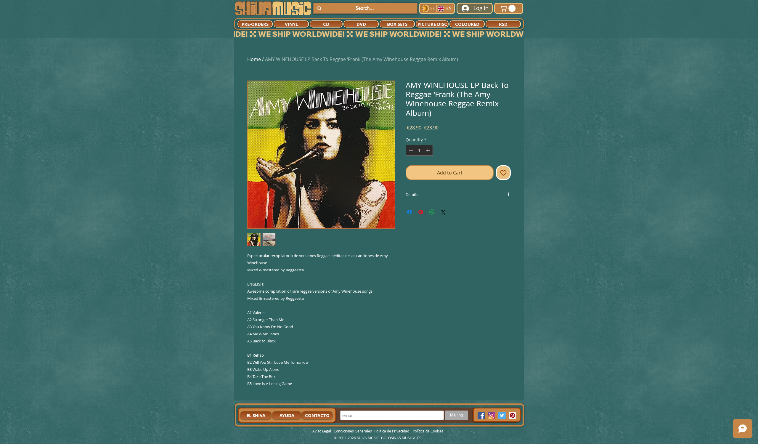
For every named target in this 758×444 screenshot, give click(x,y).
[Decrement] (410, 150)
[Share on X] (443, 212)
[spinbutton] (419, 150)
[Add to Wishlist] (503, 172)
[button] (508, 8)
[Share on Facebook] (409, 212)
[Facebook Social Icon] (481, 415)
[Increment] (428, 150)
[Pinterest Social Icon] (512, 415)
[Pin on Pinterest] (420, 212)
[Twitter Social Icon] (502, 415)
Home (254, 59)
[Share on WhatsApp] (432, 212)
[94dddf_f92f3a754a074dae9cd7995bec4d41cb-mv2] (491, 415)
